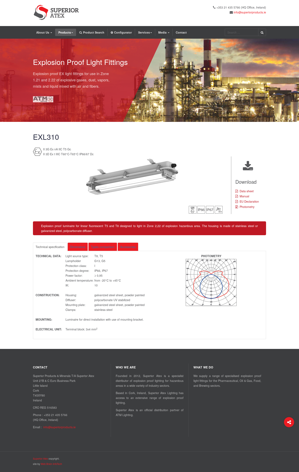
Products (64, 32)
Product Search (93, 32)
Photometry (247, 207)
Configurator (123, 32)
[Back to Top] (289, 438)
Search (262, 32)
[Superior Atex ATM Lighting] (56, 12)
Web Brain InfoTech (51, 463)
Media (162, 32)
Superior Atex (40, 458)
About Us (43, 32)
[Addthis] (289, 422)
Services (144, 32)
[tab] (50, 247)
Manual (244, 196)
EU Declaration (249, 201)
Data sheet (247, 191)
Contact (181, 32)
